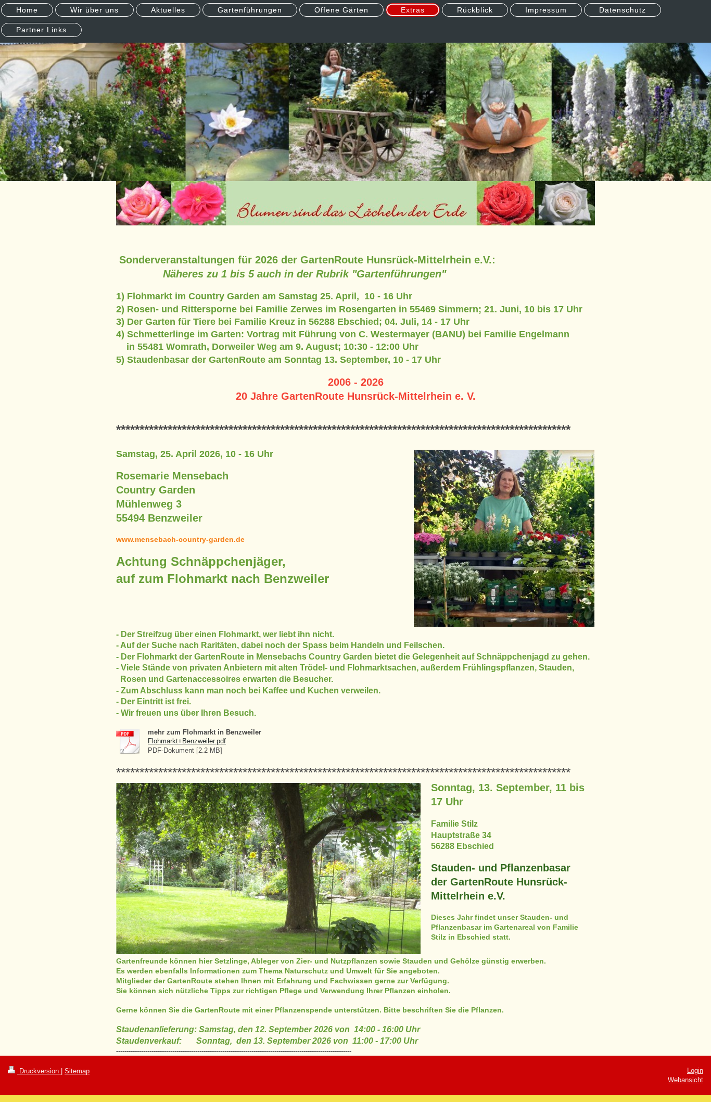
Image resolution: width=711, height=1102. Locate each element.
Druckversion (39, 1071)
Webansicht (685, 1080)
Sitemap (77, 1071)
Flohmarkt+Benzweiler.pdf (187, 741)
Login (695, 1070)
